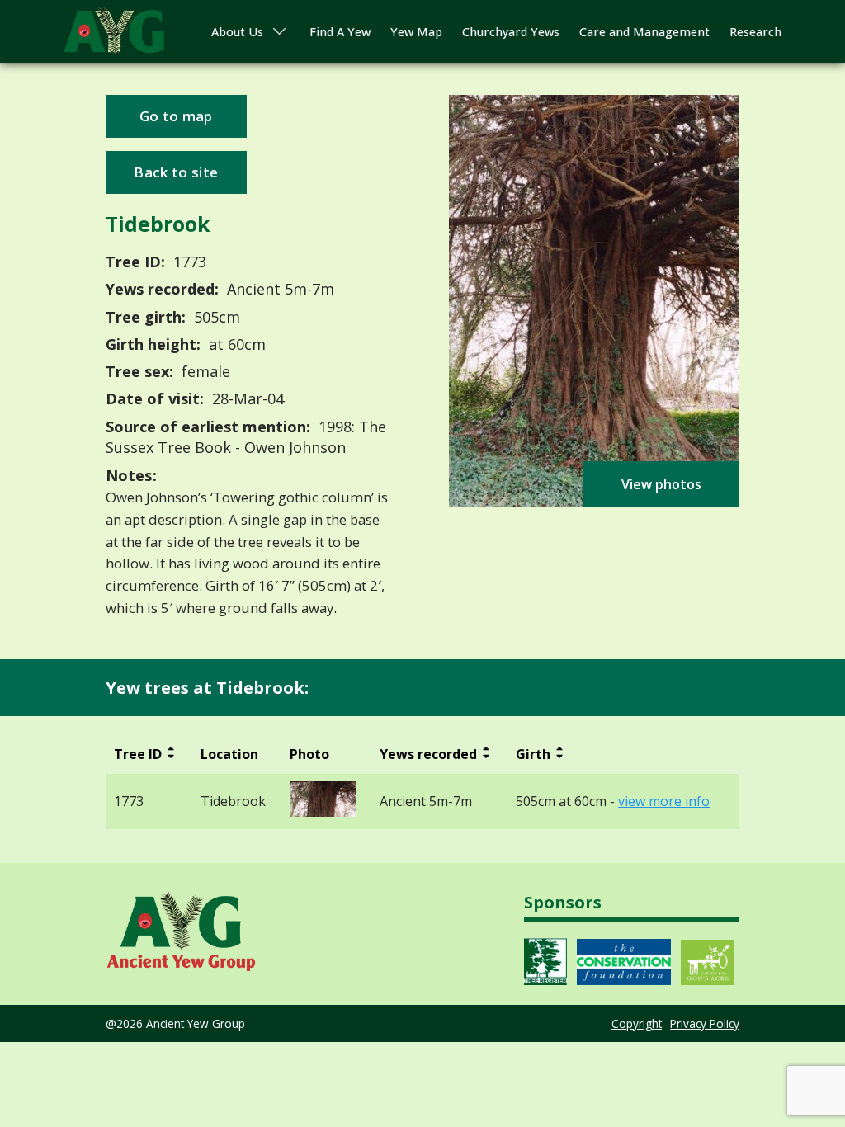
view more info (664, 801)
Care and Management (644, 32)
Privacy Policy (704, 1023)
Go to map (176, 115)
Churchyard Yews (510, 32)
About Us (237, 32)
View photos (661, 484)
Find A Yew (340, 32)
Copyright (636, 1023)
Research (755, 32)
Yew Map (416, 32)
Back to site (176, 172)
